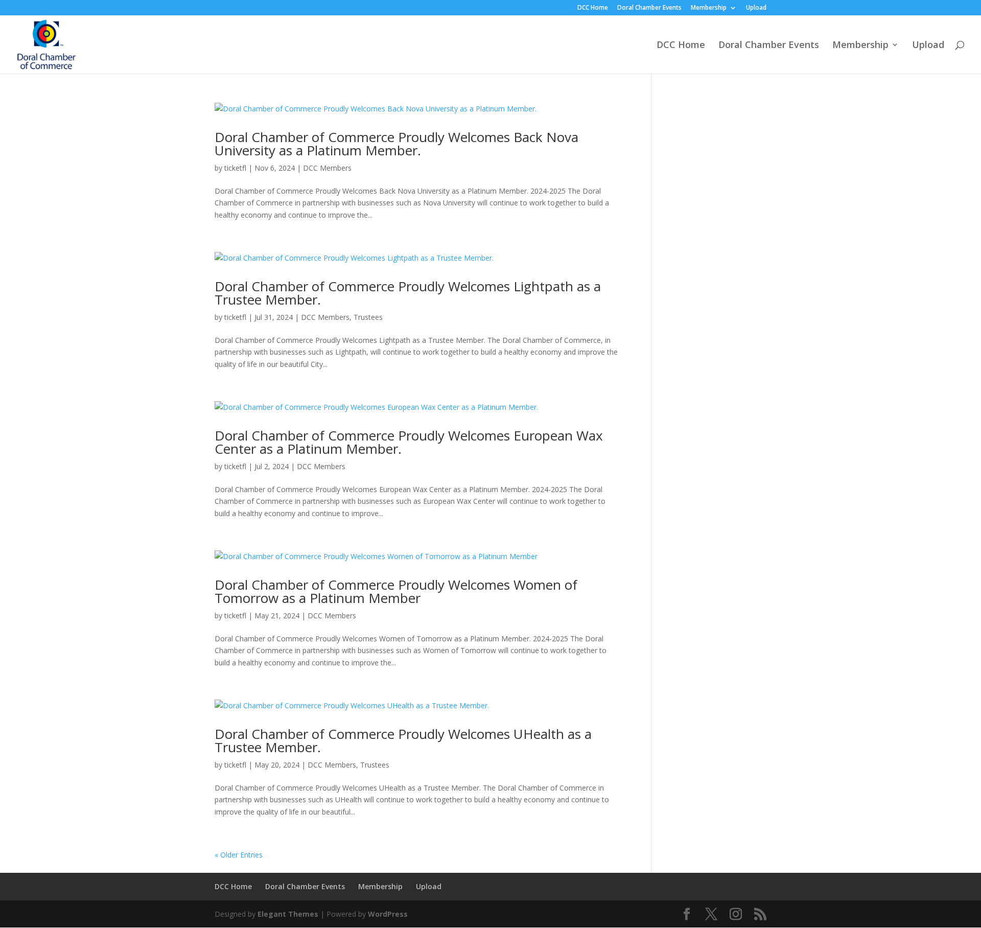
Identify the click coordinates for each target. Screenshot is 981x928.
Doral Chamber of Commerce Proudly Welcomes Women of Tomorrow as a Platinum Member (396, 591)
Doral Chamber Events (649, 8)
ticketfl (235, 168)
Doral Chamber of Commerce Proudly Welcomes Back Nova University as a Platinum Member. (396, 143)
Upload (756, 8)
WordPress (388, 914)
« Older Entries (239, 855)
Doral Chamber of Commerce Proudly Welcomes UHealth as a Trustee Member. (403, 740)
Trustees (368, 317)
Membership (709, 8)
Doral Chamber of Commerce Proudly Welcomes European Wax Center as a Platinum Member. (409, 442)
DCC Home (592, 8)
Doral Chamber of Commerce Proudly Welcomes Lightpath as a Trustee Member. (408, 293)
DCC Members (327, 168)
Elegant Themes (288, 914)
